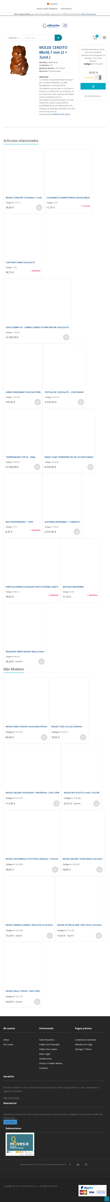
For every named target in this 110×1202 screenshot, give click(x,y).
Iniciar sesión (42, 8)
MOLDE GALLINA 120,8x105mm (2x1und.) (82, 858)
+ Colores (85, 206)
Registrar (54, 8)
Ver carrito (8, 1044)
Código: (9, 203)
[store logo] (55, 22)
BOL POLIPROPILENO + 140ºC (19, 521)
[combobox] (40, 38)
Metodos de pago (83, 1044)
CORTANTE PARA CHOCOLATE (20, 262)
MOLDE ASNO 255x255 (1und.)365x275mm (26, 726)
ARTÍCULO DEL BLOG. (62, 114)
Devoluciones (45, 1058)
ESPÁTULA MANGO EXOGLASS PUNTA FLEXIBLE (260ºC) (32, 586)
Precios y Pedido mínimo (50, 1063)
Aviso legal (44, 1054)
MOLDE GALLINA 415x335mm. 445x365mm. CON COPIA (32, 792)
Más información (88, 14)
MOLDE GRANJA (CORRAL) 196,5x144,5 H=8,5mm (29, 925)
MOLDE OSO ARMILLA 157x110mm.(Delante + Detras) (32, 858)
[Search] (58, 38)
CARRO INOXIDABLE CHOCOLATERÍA (23, 392)
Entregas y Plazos (83, 1049)
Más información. (11, 1097)
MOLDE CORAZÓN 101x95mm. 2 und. (24, 197)
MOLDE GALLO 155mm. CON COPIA (23, 991)
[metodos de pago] (92, 1190)
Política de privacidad (49, 1044)
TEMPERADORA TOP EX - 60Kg (20, 457)
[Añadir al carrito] (93, 86)
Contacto (43, 1068)
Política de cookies (48, 1049)
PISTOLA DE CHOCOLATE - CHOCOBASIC (64, 392)
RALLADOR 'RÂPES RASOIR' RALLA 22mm (25, 651)
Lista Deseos (66, 8)
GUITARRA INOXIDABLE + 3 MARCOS (62, 521)
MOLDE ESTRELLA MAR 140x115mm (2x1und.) (79, 925)
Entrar (6, 1039)
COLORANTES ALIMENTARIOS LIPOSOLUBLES (68, 197)
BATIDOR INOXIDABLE (73, 586)
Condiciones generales (85, 1039)
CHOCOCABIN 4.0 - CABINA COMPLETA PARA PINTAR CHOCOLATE (37, 327)
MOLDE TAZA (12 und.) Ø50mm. (67, 726)
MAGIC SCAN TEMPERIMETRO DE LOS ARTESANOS (69, 457)
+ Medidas (35, 270)
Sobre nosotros (46, 1039)
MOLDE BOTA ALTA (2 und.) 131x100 (81, 792)
